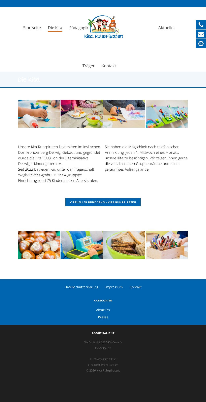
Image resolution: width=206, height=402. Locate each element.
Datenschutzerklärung (81, 287)
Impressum (114, 287)
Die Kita (55, 27)
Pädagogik (79, 27)
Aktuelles (166, 27)
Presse (103, 317)
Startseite (32, 27)
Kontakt (109, 65)
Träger (88, 65)
